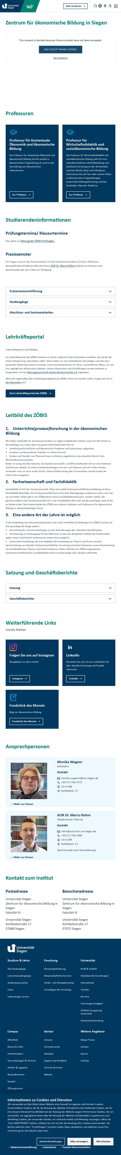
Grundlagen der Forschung (57, 990)
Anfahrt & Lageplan (18, 1067)
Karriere (85, 996)
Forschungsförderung (55, 969)
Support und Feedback (55, 1061)
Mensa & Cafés (15, 1047)
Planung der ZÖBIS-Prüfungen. (38, 241)
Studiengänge (19, 302)
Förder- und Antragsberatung (59, 983)
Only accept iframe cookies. (60, 49)
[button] (105, 6)
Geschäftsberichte (22, 598)
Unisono (48, 1040)
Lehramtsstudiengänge (19, 976)
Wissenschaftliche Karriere (58, 976)
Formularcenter (52, 1047)
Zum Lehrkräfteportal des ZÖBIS (28, 393)
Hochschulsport (15, 1054)
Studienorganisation (18, 983)
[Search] (95, 5)
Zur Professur (19, 195)
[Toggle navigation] (116, 6)
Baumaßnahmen (16, 1074)
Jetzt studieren (73, 6)
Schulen (85, 1047)
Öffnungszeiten (15, 1088)
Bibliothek (13, 1040)
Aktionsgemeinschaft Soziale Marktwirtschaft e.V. (52, 372)
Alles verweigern (79, 1141)
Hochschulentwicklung (92, 1020)
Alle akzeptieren (60, 58)
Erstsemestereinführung (26, 291)
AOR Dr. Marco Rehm (63, 265)
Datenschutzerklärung (24, 1147)
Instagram (17, 678)
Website (48, 1074)
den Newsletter (13, 382)
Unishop (85, 1061)
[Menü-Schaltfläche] (110, 5)
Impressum (49, 1147)
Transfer (85, 990)
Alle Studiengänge (17, 969)
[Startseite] (21, 948)
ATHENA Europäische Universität (91, 1012)
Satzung (15, 588)
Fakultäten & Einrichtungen (95, 976)
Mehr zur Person (23, 804)
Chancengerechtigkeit (92, 1003)
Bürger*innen (88, 1040)
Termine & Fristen (53, 1067)
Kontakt (11, 1081)
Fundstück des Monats (24, 721)
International (87, 983)
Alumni (84, 1054)
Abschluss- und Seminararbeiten (31, 312)
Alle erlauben (103, 1141)
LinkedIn (73, 678)
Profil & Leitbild (89, 969)
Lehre (10, 990)
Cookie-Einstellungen (51, 1141)
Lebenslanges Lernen (18, 996)
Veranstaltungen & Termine (22, 1061)
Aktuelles (48, 1054)
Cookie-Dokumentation (77, 1147)
